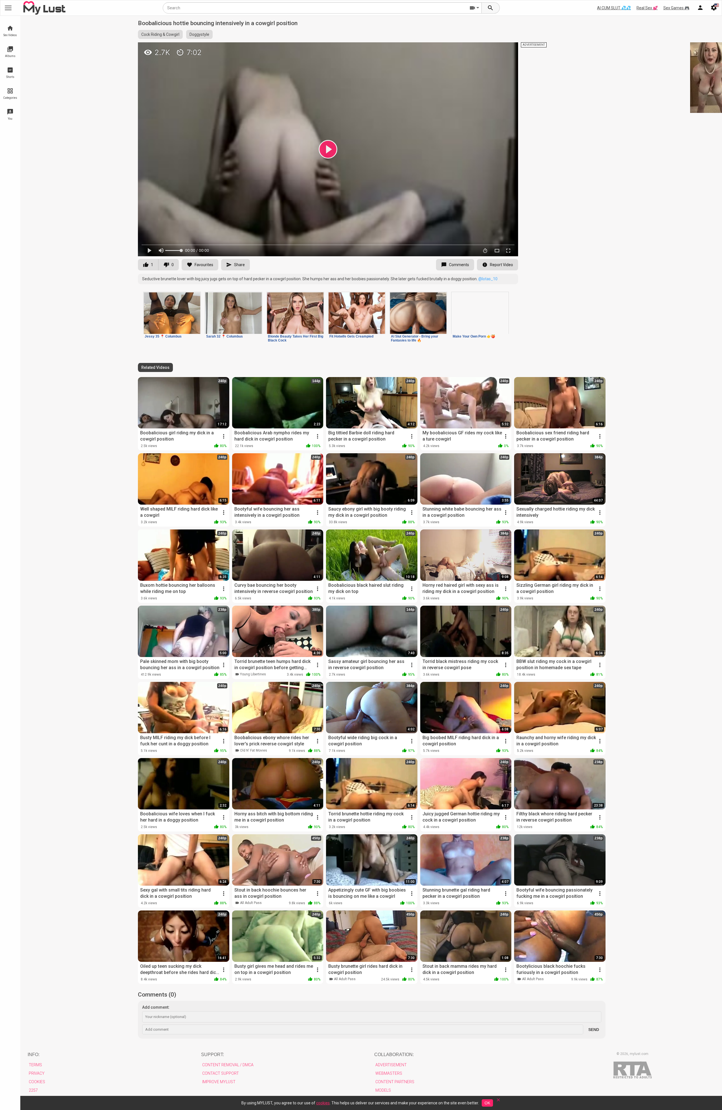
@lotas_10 (488, 279)
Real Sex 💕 (647, 8)
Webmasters (388, 1073)
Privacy (37, 1073)
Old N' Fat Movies (253, 750)
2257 (33, 1090)
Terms (35, 1065)
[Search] (491, 8)
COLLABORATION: (394, 1054)
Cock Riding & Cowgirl (160, 34)
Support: (212, 1054)
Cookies (37, 1082)
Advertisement (391, 1065)
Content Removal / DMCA (228, 1065)
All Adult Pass (251, 903)
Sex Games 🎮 (676, 8)
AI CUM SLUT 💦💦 (614, 8)
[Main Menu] (8, 8)
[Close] (498, 1101)
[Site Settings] (713, 8)
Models (383, 1090)
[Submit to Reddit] (495, 49)
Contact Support (220, 1073)
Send (593, 1029)
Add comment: (156, 1007)
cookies (323, 1103)
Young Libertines (253, 674)
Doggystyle (199, 34)
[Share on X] (507, 49)
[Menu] (700, 8)
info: (33, 1054)
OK (487, 1103)
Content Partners (394, 1082)
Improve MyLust (218, 1082)
